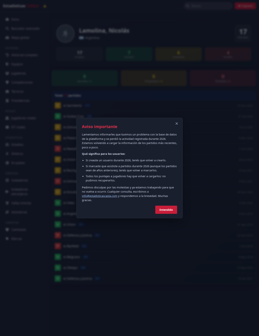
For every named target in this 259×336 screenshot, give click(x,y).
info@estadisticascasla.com (99, 196)
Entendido (166, 210)
